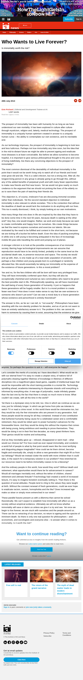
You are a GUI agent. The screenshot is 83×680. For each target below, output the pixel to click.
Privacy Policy (49, 633)
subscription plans (35, 544)
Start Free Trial (41, 549)
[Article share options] (75, 100)
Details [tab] (41, 323)
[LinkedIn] (5, 642)
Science (21, 32)
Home (4, 32)
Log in (49, 556)
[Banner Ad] (41, 8)
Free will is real (13, 585)
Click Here (22, 660)
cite (79, 100)
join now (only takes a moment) (38, 607)
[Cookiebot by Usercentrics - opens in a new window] (72, 317)
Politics (29, 32)
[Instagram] (13, 642)
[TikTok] (21, 642)
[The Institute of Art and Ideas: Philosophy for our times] (3, 19)
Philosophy (12, 32)
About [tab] (68, 323)
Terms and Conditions (67, 634)
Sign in (6, 607)
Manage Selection (41, 361)
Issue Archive (45, 32)
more (25, 25)
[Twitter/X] (17, 642)
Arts (36, 32)
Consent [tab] (14, 323)
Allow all (68, 361)
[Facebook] (9, 642)
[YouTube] (25, 642)
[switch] (31, 353)
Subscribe (47, 636)
